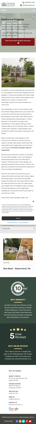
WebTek (32, 417)
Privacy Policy (8, 421)
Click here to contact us (15, 404)
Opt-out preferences (12, 222)
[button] (33, 201)
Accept (18, 218)
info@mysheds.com (14, 399)
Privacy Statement (23, 222)
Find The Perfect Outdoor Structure (18, 40)
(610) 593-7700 (13, 393)
